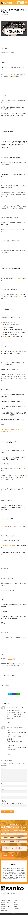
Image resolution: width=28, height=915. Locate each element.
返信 (9, 722)
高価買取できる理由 (5, 906)
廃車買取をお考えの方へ (6, 900)
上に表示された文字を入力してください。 (12, 803)
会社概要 (16, 900)
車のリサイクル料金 (5, 902)
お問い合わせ (16, 908)
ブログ (15, 902)
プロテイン (6, 327)
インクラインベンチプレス (10, 545)
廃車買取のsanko (16, 913)
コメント (4, 768)
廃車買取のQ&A (4, 910)
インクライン (6, 590)
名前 (3, 783)
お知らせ (16, 906)
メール (3, 789)
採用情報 (16, 904)
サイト (3, 795)
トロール (7, 415)
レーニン (20, 114)
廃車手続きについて (5, 904)
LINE (18, 693)
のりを (14, 76)
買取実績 (3, 908)
